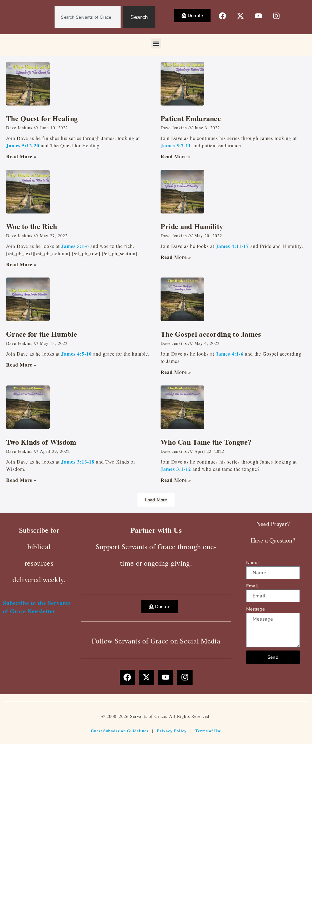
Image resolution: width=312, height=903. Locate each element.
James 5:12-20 (22, 145)
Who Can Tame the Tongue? (206, 441)
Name (252, 563)
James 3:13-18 (77, 461)
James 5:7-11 (176, 145)
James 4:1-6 (229, 353)
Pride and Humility (192, 226)
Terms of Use (208, 730)
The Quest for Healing (42, 118)
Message (255, 609)
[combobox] (88, 17)
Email (252, 586)
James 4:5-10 (76, 353)
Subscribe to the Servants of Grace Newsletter (37, 607)
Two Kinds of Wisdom (41, 441)
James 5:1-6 (75, 245)
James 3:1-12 (176, 468)
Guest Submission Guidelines (119, 730)
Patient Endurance (191, 118)
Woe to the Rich (31, 226)
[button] (156, 43)
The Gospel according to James (211, 333)
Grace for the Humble (41, 333)
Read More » (21, 156)
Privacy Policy (172, 730)
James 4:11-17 (232, 245)
